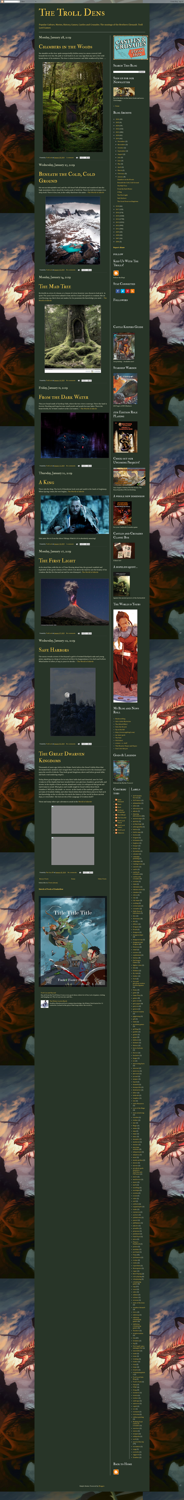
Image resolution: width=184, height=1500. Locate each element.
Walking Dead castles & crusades (138, 1423)
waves (135, 1431)
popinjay (136, 1249)
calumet (136, 854)
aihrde (135, 811)
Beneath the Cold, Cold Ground (128, 182)
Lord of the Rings (139, 1108)
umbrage (136, 1401)
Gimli (135, 1022)
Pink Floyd (136, 1236)
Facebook (118, 291)
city (134, 898)
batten (135, 829)
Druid (135, 929)
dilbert (135, 924)
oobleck (136, 1204)
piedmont (136, 1234)
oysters (135, 1215)
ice (134, 1061)
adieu (135, 806)
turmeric (136, 1392)
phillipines (136, 1223)
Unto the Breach (121, 727)
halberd (136, 1040)
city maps (136, 900)
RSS (132, 291)
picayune (136, 1231)
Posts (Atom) (53, 883)
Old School (119, 740)
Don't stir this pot (121, 748)
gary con (136, 1001)
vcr (134, 1409)
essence (136, 952)
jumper (135, 1079)
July (119, 157)
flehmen (136, 970)
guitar (135, 1034)
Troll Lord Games (121, 826)
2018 (117, 206)
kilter (135, 1093)
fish (134, 968)
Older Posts (102, 879)
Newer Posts (43, 879)
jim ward (136, 1073)
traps (135, 1367)
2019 (117, 138)
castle (135, 869)
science (135, 1297)
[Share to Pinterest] (89, 158)
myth (135, 1185)
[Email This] (81, 158)
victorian (136, 1414)
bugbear (136, 843)
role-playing (137, 1276)
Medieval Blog (120, 719)
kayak (135, 1082)
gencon (135, 1009)
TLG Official (121, 815)
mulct (135, 1177)
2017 (117, 209)
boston (135, 835)
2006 (117, 241)
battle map (137, 832)
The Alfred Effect (121, 724)
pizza (135, 1239)
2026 (117, 119)
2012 (117, 225)
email (135, 949)
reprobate (136, 1265)
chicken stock (137, 889)
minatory (136, 1155)
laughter (136, 1098)
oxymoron (136, 1212)
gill (134, 1019)
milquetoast (137, 1152)
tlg (134, 1343)
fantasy (135, 958)
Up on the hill (120, 729)
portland (136, 1252)
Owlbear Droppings (121, 811)
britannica (136, 840)
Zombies (136, 1457)
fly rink (135, 973)
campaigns (136, 861)
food (134, 979)
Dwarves (136, 947)
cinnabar (136, 892)
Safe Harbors (54, 650)
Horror (135, 1053)
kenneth (136, 1084)
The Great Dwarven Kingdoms (127, 201)
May (119, 164)
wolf (134, 1439)
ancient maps (137, 818)
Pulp (134, 1255)
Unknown (120, 833)
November (122, 144)
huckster (136, 1055)
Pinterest (128, 291)
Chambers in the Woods (65, 46)
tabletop (136, 1315)
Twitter (123, 291)
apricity (135, 821)
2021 (117, 132)
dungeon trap (137, 939)
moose (135, 1163)
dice (134, 916)
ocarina (135, 1193)
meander (136, 1139)
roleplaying (137, 1279)
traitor (135, 1361)
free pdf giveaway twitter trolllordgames (139, 983)
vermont (136, 1412)
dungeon (136, 932)
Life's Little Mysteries (123, 721)
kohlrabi (136, 1095)
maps (135, 1134)
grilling (135, 1029)
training (135, 1359)
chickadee (136, 887)
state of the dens (139, 1303)
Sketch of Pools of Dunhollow (51, 889)
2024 (117, 125)
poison (135, 1246)
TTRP (135, 1387)
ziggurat (136, 1454)
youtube (136, 1452)
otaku (135, 1209)
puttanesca (137, 1257)
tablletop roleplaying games (137, 1326)
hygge (135, 1058)
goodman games (138, 1024)
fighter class (137, 965)
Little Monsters (138, 1103)
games (135, 998)
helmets (136, 1042)
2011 (117, 229)
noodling (136, 1187)
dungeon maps (138, 935)
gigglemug (136, 1016)
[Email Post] (76, 157)
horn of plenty (138, 1048)
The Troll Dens (72, 13)
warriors (136, 1428)
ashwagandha (137, 827)
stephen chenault (139, 1307)
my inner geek (120, 735)
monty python (138, 1160)
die (134, 921)
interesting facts (138, 1063)
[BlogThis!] (83, 158)
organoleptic (137, 1206)
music (135, 1182)
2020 (117, 135)
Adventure (137, 808)
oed (134, 1201)
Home (73, 879)
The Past (118, 738)
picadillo (136, 1228)
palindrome (137, 1217)
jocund (135, 1076)
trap (134, 1364)
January (120, 177)
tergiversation (138, 1333)
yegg (134, 1449)
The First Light (57, 560)
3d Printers (137, 800)
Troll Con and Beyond (48, 993)
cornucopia (137, 906)
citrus (135, 895)
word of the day (138, 1442)
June (119, 161)
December (121, 141)
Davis (119, 804)
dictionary (136, 918)
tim (134, 1338)
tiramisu (136, 1341)
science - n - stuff (121, 743)
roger (135, 1271)
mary (135, 1136)
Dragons (136, 927)
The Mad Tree (55, 286)
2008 (117, 235)
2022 (117, 129)
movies (135, 1165)
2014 (117, 219)
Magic (135, 1125)
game (135, 993)
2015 (117, 216)
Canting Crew (137, 864)
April (120, 167)
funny (135, 990)
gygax (135, 1037)
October (121, 148)
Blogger (101, 1486)
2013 (117, 222)
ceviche (135, 881)
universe (136, 1403)
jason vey (136, 1071)
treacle (135, 1370)
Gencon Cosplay (138, 1011)
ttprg (135, 1384)
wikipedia (136, 1436)
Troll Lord (121, 830)
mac (134, 1123)
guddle (135, 1032)
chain (135, 884)
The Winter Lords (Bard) (58, 1001)
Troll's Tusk (137, 1382)
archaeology (137, 824)
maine (135, 1128)
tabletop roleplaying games (137, 1319)
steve (135, 1312)
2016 (117, 212)
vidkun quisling (138, 1417)
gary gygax (136, 1003)
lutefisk (135, 1117)
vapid (135, 1406)
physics (135, 1226)
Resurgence (137, 1268)
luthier (135, 1120)
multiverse (137, 1179)
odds (134, 1198)
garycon (136, 1006)
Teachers (136, 1330)
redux (135, 1263)
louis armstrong (138, 1113)
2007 (117, 238)
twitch (135, 1395)
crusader (136, 908)
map (134, 1131)
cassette (136, 867)
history (135, 1045)
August (120, 154)
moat (134, 1157)
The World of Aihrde (96, 192)
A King (46, 482)
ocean (135, 1196)
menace (135, 1144)
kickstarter (137, 1090)
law (134, 1101)
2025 (117, 122)
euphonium (137, 955)
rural (135, 1289)
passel (135, 1220)
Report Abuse (119, 247)
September (122, 151)
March (120, 170)
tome (135, 1356)
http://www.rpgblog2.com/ (125, 732)
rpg (134, 1286)
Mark (119, 807)
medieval (136, 1142)
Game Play (136, 995)
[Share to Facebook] (87, 158)
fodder (135, 976)
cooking (135, 903)
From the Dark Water (63, 397)
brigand (135, 837)
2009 (117, 232)
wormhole (136, 1446)
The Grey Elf (121, 818)
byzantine (136, 851)
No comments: (71, 270)
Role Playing (137, 1274)
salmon (135, 1295)
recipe (135, 1260)
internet (136, 1068)
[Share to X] (85, 158)
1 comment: (70, 157)
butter (135, 848)
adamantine (137, 803)
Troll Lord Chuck (121, 821)
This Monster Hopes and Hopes (126, 746)
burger (135, 846)
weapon (135, 1434)
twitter (135, 1398)
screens (135, 1300)
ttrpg (135, 1390)
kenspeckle (137, 1087)
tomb (135, 1353)
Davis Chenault (120, 800)
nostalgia (136, 1190)
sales (135, 1292)
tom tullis (136, 1351)
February (121, 173)
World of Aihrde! (85, 802)
